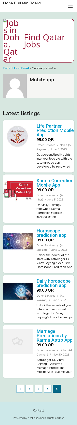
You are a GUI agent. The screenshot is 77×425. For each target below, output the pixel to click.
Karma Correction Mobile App (55, 183)
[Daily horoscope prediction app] (18, 298)
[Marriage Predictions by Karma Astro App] (18, 351)
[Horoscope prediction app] (18, 248)
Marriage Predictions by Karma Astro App (54, 336)
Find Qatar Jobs (44, 40)
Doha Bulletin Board (22, 3)
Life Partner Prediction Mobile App (55, 130)
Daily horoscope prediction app (54, 283)
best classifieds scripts (41, 418)
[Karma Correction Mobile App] (18, 198)
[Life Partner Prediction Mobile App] (18, 146)
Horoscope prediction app (52, 233)
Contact (38, 410)
